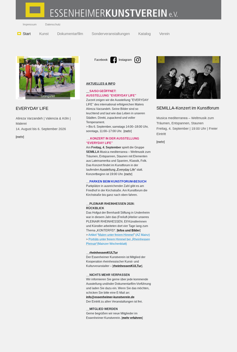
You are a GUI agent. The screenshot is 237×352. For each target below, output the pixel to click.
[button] (20, 79)
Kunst (44, 34)
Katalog (144, 34)
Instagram (125, 59)
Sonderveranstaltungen (111, 34)
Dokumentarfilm (70, 34)
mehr (128, 174)
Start (27, 34)
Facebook (101, 59)
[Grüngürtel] (48, 77)
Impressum (30, 24)
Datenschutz (53, 24)
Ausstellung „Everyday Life (117, 169)
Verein (164, 34)
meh (127, 131)
